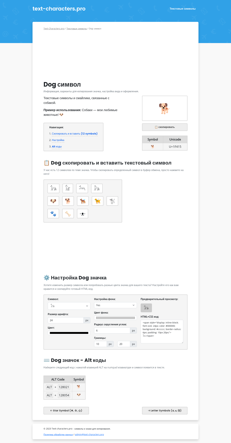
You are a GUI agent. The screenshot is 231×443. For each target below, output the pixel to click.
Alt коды (57, 146)
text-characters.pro (59, 8)
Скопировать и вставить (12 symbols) (75, 133)
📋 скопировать (165, 127)
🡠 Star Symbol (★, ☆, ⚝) (66, 410)
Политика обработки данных (58, 434)
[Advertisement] (115, 55)
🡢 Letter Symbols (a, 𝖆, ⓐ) (165, 410)
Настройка (58, 140)
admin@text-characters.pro (89, 434)
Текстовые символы (183, 9)
